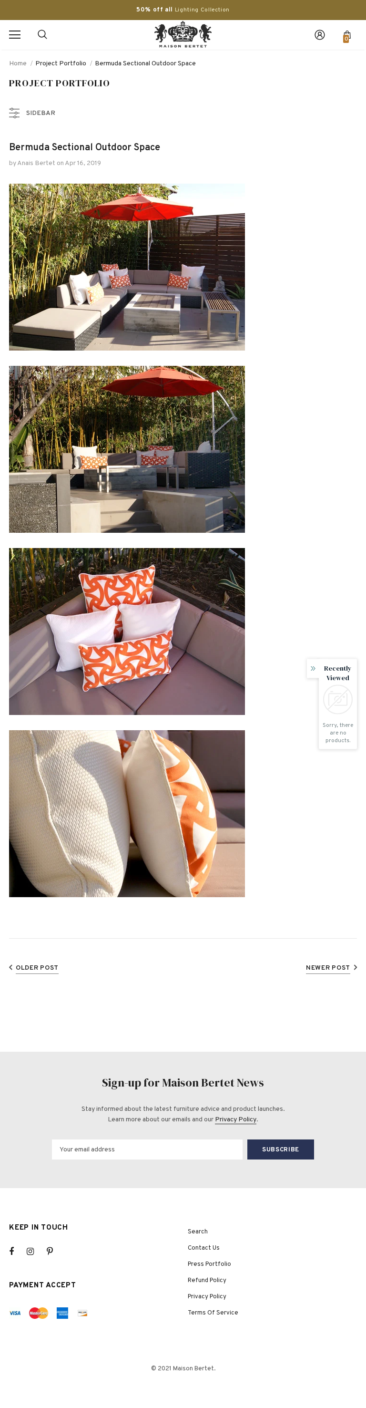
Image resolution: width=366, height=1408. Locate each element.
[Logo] (183, 34)
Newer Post (328, 968)
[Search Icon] (42, 35)
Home (18, 64)
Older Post (37, 968)
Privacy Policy (235, 1120)
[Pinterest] (55, 1251)
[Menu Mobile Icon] (14, 35)
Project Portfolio (60, 64)
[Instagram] (35, 1251)
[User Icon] (320, 35)
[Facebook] (17, 1251)
